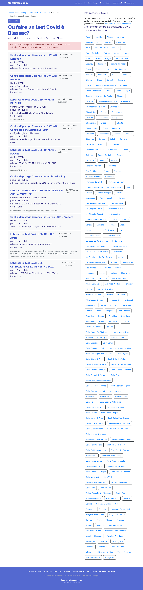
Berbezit (89, 74)
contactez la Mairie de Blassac (118, 23)
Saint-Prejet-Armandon (116, 461)
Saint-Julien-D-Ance (94, 418)
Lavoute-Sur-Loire (112, 235)
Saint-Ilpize (91, 402)
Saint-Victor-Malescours (96, 482)
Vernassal (90, 547)
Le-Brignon (117, 241)
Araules (108, 42)
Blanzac (115, 74)
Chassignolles (106, 123)
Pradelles (90, 316)
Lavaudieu (123, 230)
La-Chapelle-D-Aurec (116, 209)
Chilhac (117, 133)
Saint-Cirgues (122, 353)
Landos (89, 225)
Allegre (110, 37)
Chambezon (126, 101)
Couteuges (114, 144)
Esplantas (112, 166)
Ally (98, 42)
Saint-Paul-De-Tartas (120, 450)
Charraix (89, 117)
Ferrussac (118, 171)
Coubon (101, 144)
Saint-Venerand (92, 477)
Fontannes (109, 176)
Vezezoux (103, 547)
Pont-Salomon (124, 311)
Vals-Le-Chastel (115, 525)
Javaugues (90, 198)
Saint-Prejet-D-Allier (94, 466)
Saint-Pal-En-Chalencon (96, 450)
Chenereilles (104, 133)
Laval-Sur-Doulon (107, 230)
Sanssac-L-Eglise (103, 504)
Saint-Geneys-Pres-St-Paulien (98, 380)
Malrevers (125, 273)
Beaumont (102, 64)
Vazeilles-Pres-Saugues (116, 536)
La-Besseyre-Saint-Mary (96, 203)
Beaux (88, 69)
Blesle (99, 80)
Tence (99, 520)
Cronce (125, 150)
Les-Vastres (91, 268)
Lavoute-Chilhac (93, 235)
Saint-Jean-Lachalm (115, 407)
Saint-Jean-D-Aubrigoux (110, 402)
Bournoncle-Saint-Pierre (106, 85)
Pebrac (89, 311)
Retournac (113, 321)
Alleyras (89, 42)
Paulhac (113, 305)
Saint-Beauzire (92, 343)
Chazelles (90, 133)
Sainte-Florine (121, 493)
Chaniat (104, 112)
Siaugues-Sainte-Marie (121, 509)
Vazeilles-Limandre (94, 536)
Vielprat (89, 552)
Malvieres (103, 278)
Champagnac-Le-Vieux (95, 107)
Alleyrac (120, 37)
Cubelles (89, 155)
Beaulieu (89, 64)
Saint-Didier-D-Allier (94, 359)
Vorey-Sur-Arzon (93, 557)
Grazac (89, 192)
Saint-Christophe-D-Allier (120, 348)
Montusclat (128, 300)
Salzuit (89, 504)
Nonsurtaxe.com (18, 2)
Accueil (11, 12)
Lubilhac (113, 273)
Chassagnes (91, 123)
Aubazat (115, 48)
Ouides (103, 305)
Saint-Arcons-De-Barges (96, 337)
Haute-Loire (45, 12)
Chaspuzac (117, 117)
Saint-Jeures (91, 412)
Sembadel (90, 509)
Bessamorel (102, 74)
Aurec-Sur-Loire (92, 53)
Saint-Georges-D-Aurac (96, 386)
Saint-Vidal (90, 488)
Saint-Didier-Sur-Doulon (96, 364)
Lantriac (111, 225)
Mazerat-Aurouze (119, 278)
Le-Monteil (117, 252)
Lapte (122, 225)
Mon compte (129, 3)
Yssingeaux (109, 557)
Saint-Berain (108, 343)
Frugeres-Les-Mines (94, 187)
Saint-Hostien (121, 396)
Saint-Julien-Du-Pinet (95, 423)
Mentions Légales (62, 571)
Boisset (110, 80)
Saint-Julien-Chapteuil (110, 412)
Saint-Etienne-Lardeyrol (96, 370)
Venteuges (90, 541)
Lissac (118, 268)
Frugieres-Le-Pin (114, 187)
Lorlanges (90, 273)
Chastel (120, 123)
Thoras (109, 520)
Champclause (115, 107)
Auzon (127, 53)
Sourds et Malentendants (103, 571)
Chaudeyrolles (92, 128)
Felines (106, 171)
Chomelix (128, 133)
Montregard (114, 300)
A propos (48, 571)
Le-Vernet (122, 257)
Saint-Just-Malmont (94, 429)
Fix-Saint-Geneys (93, 176)
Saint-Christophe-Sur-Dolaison (99, 353)
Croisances (113, 150)
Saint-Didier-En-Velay (117, 359)
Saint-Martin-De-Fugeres (96, 439)
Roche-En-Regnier (93, 327)
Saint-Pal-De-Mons (94, 445)
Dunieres (102, 160)
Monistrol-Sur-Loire (94, 294)
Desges (120, 155)
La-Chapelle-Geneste (95, 214)
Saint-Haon (91, 396)
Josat (109, 198)
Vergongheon (117, 541)
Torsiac (89, 525)
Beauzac (99, 69)
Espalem (114, 160)
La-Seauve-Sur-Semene (96, 219)
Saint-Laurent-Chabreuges (97, 434)
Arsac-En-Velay (101, 48)
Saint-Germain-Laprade (96, 391)
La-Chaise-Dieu (117, 203)
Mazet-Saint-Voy (93, 284)
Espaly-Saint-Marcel (94, 166)
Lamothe (124, 219)
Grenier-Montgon (104, 192)
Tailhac (89, 520)
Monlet (110, 294)
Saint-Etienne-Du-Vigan (121, 364)
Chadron (89, 101)
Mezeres (89, 289)
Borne (88, 85)
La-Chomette (114, 214)
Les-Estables (127, 262)
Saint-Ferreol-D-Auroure (96, 375)
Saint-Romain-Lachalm (120, 472)
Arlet (88, 48)
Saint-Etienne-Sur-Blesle (121, 370)
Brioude (123, 85)
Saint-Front (116, 375)
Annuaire (78, 3)
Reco (102, 3)
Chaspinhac (103, 117)
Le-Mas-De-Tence (119, 246)
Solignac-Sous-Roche (95, 514)
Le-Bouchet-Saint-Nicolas (97, 241)
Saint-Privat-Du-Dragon (96, 472)
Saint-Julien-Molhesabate (119, 423)
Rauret (102, 321)
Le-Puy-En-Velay (106, 257)
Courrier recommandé (114, 3)
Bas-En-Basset (122, 58)
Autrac (107, 53)
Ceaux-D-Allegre (123, 91)
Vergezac (103, 541)
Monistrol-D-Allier (105, 289)
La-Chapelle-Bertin (94, 209)
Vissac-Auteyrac (124, 552)
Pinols (99, 311)
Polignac (109, 311)
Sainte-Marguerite (93, 498)
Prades (101, 316)
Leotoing (113, 262)
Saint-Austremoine (119, 337)
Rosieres (109, 327)
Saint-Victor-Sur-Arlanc (120, 482)
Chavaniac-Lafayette (111, 128)
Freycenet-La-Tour (116, 182)
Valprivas (100, 525)
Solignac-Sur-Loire (117, 514)
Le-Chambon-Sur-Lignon (96, 246)
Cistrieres (90, 139)
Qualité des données (81, 571)
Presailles (113, 316)
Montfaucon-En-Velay (95, 300)
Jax (101, 198)
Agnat (88, 37)
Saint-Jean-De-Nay (94, 407)
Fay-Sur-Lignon (92, 171)
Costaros (90, 144)
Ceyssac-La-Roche (104, 96)
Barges (108, 58)
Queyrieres (125, 316)
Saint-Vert (107, 477)
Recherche (13, 21)
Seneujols (103, 509)
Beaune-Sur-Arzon (118, 64)
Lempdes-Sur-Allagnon (95, 262)
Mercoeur (128, 284)
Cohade (102, 139)
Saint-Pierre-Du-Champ (112, 455)
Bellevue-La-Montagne (117, 69)
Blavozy (89, 80)
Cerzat (89, 96)
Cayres (108, 91)
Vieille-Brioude (117, 547)
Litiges (96, 3)
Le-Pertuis (90, 257)
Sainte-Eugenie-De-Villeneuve (98, 493)
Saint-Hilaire (105, 396)
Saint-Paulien (91, 455)
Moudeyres (90, 305)
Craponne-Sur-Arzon (95, 150)
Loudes (102, 273)
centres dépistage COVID (27, 12)
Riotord (125, 321)
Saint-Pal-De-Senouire (116, 445)
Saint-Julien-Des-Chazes (118, 418)
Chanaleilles (91, 112)
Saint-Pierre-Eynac (94, 461)
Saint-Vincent (105, 488)
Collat (112, 139)
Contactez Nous (35, 571)
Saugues (118, 504)
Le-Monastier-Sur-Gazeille (97, 252)
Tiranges (120, 520)
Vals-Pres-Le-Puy (93, 531)
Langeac (100, 225)
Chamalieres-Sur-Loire (107, 101)
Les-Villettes (105, 268)
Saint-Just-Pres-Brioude (117, 429)
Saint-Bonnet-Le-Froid (95, 348)
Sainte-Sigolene (112, 498)
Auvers (117, 53)
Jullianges (121, 198)
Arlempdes (120, 42)
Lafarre (113, 219)
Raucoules (90, 321)
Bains (98, 58)
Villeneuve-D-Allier (105, 552)
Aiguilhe (99, 37)
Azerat (89, 58)
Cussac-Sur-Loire (105, 155)
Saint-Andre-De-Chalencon (97, 332)
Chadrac (120, 96)
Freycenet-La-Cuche (94, 182)
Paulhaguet (126, 305)
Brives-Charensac (93, 91)
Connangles (124, 139)
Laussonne (90, 230)
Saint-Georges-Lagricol (120, 386)
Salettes (127, 498)
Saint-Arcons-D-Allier (123, 332)
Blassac (126, 74)
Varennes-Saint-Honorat (115, 531)
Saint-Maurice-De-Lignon (122, 439)
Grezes (119, 192)
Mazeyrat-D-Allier (112, 284)
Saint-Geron (115, 391)
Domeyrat (90, 160)
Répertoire (88, 3)
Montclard (121, 294)
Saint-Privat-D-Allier (116, 466)
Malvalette (90, 278)
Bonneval (121, 80)
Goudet (129, 187)
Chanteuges (117, 112)
